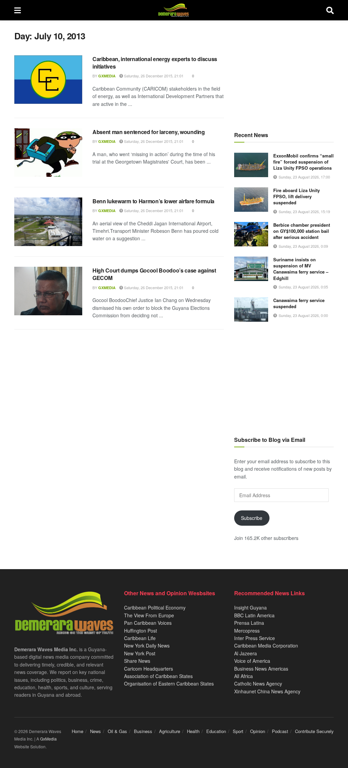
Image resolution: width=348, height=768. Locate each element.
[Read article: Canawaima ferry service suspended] (251, 309)
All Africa (243, 676)
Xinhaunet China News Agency (267, 691)
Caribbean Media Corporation (266, 645)
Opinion (257, 731)
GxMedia (107, 75)
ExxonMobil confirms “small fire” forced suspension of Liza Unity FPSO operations (303, 161)
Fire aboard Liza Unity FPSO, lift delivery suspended (296, 196)
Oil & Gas (117, 731)
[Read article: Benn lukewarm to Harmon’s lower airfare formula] (48, 222)
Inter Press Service (254, 638)
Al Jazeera (245, 653)
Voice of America (252, 660)
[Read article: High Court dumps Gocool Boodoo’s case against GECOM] (48, 291)
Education (216, 731)
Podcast (280, 731)
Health (193, 731)
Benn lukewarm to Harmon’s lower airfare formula (153, 201)
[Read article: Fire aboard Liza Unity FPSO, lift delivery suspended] (251, 199)
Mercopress (247, 630)
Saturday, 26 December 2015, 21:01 (153, 75)
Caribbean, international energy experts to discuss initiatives (154, 62)
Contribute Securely (314, 731)
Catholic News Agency (258, 683)
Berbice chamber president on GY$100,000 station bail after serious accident (301, 231)
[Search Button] (330, 10)
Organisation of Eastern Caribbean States (169, 683)
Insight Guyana (250, 607)
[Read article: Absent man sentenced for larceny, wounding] (48, 152)
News (95, 731)
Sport (238, 731)
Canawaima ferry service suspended (299, 303)
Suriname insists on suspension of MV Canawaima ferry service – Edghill (300, 268)
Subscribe (251, 517)
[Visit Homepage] (173, 10)
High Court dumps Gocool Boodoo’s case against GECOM (154, 274)
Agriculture (169, 731)
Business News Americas (261, 668)
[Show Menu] (17, 10)
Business (143, 731)
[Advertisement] (284, 73)
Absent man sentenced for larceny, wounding (148, 132)
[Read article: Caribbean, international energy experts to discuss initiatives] (48, 79)
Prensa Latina (249, 622)
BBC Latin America (254, 615)
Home (77, 731)
